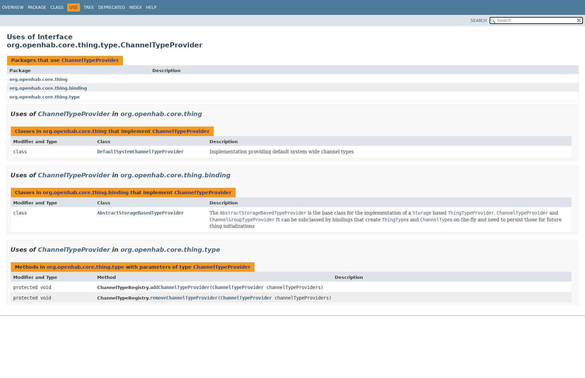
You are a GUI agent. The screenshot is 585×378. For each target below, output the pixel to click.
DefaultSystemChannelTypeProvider (140, 151)
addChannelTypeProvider (180, 287)
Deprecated (111, 7)
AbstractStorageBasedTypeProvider (140, 213)
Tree (89, 7)
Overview (13, 7)
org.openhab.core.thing (38, 79)
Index (135, 7)
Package (37, 7)
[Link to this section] (207, 113)
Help (151, 7)
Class (57, 7)
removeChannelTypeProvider (184, 298)
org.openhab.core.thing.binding (48, 88)
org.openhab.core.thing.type (44, 96)
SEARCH (479, 20)
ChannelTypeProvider (90, 60)
